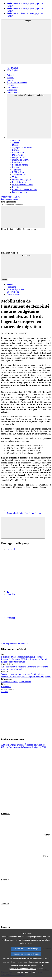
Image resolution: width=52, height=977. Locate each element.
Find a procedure (8, 202)
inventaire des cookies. (26, 972)
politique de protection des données (23, 965)
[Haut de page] (23, 528)
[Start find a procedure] (23, 217)
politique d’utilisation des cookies (22, 969)
